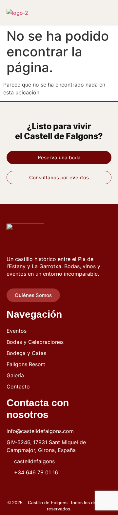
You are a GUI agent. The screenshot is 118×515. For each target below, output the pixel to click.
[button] (106, 13)
